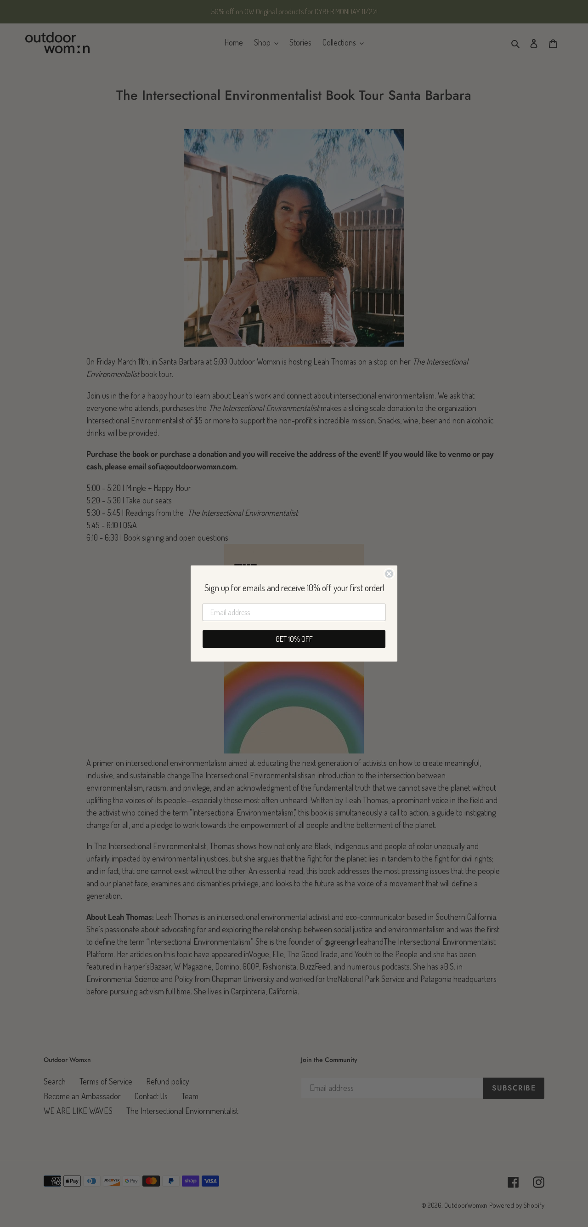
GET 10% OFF (294, 639)
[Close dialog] (389, 573)
